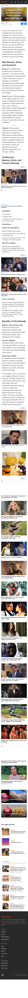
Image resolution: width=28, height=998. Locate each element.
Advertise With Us (5, 939)
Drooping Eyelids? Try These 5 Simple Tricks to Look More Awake (15, 879)
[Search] (15, 2)
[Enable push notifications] (18, 2)
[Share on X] (22, 23)
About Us (3, 931)
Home (2, 5)
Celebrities (3, 948)
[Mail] (2, 975)
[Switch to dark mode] (12, 2)
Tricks (2, 956)
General (7, 5)
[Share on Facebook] (25, 23)
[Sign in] (22, 2)
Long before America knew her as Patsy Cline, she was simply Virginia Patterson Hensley (17, 869)
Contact (3, 934)
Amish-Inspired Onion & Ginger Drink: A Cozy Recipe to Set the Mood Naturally (17, 888)
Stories (12, 866)
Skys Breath (4, 2)
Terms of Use (4, 968)
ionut (6, 22)
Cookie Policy (4, 965)
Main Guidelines (5, 936)
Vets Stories (4, 953)
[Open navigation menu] (25, 2)
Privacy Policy (4, 963)
